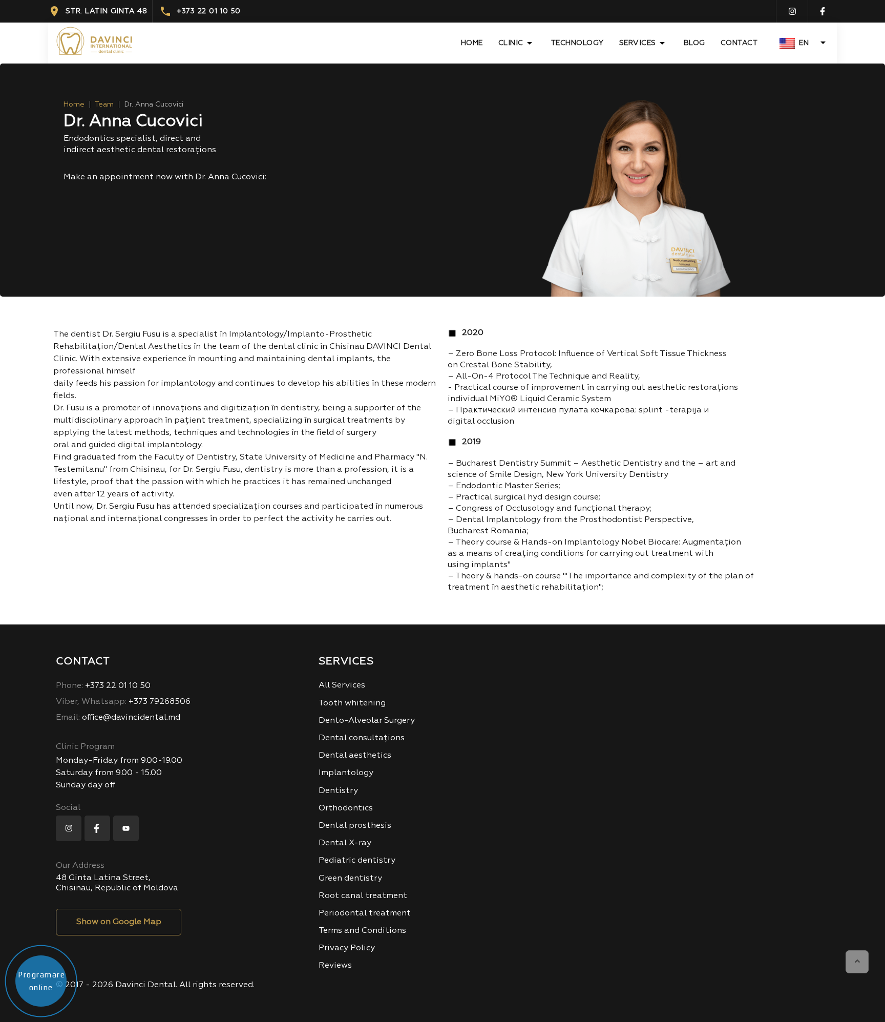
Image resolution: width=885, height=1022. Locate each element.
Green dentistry (350, 878)
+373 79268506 (123, 702)
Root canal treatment (363, 896)
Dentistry (338, 791)
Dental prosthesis (355, 826)
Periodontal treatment (365, 913)
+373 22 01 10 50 (209, 11)
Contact (739, 43)
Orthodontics (346, 808)
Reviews (335, 966)
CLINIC (510, 43)
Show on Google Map (118, 922)
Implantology (346, 773)
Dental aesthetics (355, 756)
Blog (694, 43)
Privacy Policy (347, 948)
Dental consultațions (362, 738)
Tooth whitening (352, 703)
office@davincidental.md (118, 718)
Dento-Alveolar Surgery (367, 721)
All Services (342, 685)
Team (104, 104)
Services (637, 43)
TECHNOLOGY (577, 43)
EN (804, 43)
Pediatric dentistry (357, 861)
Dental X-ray (345, 843)
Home (472, 43)
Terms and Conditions (362, 931)
